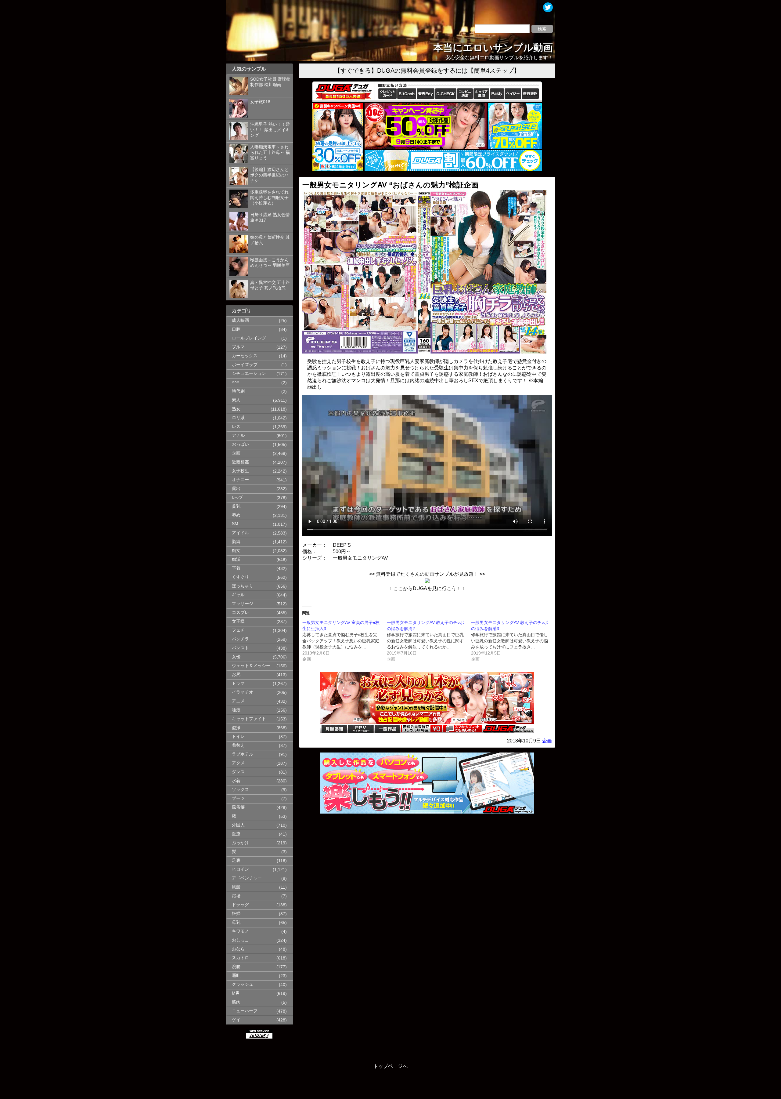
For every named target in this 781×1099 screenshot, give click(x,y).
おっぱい (240, 444)
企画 (236, 453)
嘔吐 (236, 975)
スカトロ (240, 958)
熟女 (236, 409)
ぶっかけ (240, 842)
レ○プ (237, 497)
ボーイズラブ (244, 364)
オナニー (240, 479)
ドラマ (238, 683)
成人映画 (240, 320)
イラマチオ (242, 692)
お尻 (236, 674)
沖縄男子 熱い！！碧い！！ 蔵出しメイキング (270, 130)
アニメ (238, 701)
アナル (238, 435)
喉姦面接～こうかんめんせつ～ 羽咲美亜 (270, 263)
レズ (236, 426)
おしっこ (240, 940)
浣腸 (236, 966)
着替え (238, 745)
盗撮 (236, 727)
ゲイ (236, 1019)
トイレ (238, 736)
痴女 (236, 550)
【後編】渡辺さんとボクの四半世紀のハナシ (269, 175)
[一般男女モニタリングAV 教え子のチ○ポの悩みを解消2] (429, 640)
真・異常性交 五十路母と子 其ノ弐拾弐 (270, 285)
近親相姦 (240, 462)
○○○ (235, 382)
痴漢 (236, 559)
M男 (236, 993)
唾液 (236, 710)
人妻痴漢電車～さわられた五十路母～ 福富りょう (270, 152)
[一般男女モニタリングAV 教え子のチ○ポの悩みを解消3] (513, 640)
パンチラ (240, 639)
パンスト (240, 648)
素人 (236, 400)
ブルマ (238, 347)
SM (235, 523)
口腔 (236, 329)
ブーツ (238, 798)
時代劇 (238, 391)
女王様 (238, 621)
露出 (236, 488)
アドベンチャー (247, 878)
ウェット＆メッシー (251, 665)
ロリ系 (238, 417)
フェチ (238, 630)
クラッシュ (242, 984)
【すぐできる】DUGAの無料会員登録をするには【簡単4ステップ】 (427, 70)
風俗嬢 (238, 807)
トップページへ (390, 1066)
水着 (236, 780)
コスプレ (240, 612)
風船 (236, 887)
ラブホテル (242, 754)
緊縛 (236, 541)
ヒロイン (240, 869)
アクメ (238, 763)
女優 (236, 657)
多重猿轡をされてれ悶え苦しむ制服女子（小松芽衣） (269, 197)
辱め (236, 515)
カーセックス (244, 356)
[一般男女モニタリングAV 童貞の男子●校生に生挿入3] (344, 640)
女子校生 (240, 471)
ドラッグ (240, 904)
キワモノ (240, 931)
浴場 (236, 896)
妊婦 (236, 913)
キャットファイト (249, 718)
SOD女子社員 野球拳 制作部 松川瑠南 (270, 82)
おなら (238, 949)
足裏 (236, 860)
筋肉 (236, 1002)
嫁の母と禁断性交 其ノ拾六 (270, 240)
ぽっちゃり (242, 586)
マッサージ (242, 603)
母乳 (236, 922)
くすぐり (240, 577)
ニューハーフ (244, 1011)
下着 (236, 568)
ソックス (240, 789)
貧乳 (236, 506)
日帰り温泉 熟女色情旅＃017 (270, 217)
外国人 (238, 825)
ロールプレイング (249, 338)
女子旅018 (260, 102)
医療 (236, 834)
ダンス (238, 772)
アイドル (240, 533)
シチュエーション (249, 373)
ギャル (238, 595)
